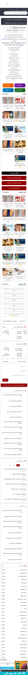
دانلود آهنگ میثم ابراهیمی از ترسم (18, 349)
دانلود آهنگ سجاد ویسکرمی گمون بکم (14, 538)
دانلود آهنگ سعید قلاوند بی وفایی (19, 474)
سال (10, 465)
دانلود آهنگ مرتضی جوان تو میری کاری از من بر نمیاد (12, 427)
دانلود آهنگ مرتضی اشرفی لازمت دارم (19, 355)
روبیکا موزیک (4, 39)
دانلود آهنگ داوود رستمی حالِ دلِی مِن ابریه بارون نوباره (12, 433)
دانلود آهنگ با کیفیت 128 (13, 183)
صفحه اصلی (24, 10)
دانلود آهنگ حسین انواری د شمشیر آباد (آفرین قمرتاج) (15, 479)
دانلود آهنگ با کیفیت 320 (13, 178)
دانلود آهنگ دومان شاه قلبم (19, 28)
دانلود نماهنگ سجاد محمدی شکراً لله (18, 489)
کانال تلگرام (8, 90)
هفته (18, 465)
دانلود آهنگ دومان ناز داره (19, 337)
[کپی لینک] (25, 321)
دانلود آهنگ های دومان (14, 188)
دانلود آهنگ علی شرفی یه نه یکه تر (19, 494)
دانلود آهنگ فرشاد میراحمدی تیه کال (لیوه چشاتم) (16, 484)
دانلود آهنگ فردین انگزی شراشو (15, 543)
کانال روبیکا (20, 85)
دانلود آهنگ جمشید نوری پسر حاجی (15, 559)
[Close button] (27, 659)
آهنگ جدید (22, 30)
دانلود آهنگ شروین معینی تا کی (6, 349)
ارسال (6, 380)
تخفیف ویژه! (7, 668)
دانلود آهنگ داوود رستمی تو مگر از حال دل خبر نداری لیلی (12, 422)
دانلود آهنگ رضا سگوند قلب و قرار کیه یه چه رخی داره (12, 395)
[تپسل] (0, 670)
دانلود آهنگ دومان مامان (19, 332)
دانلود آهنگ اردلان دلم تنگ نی (5, 354)
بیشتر (3, 327)
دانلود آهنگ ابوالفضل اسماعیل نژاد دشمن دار (13, 454)
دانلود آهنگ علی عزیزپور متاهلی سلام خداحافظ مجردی (15, 499)
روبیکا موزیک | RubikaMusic (15, 3)
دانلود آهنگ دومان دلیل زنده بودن (5, 332)
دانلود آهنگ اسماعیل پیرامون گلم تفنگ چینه (13, 548)
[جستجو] (5, 13)
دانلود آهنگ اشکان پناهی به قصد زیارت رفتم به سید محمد (12, 443)
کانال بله (20, 90)
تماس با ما (11, 10)
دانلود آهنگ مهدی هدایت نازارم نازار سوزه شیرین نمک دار (15, 469)
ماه (14, 465)
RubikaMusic (21, 45)
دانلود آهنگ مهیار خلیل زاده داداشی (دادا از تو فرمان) (13, 449)
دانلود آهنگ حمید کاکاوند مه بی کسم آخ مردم (13, 438)
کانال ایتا (8, 85)
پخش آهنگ (17, 10)
